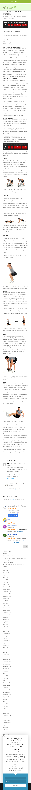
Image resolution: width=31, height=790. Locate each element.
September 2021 (7, 694)
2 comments (11, 18)
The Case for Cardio (8, 562)
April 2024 (5, 629)
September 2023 (7, 643)
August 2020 (6, 725)
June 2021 (5, 701)
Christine (7, 16)
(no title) (5, 553)
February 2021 (6, 711)
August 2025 (6, 598)
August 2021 (6, 697)
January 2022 (6, 685)
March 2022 (6, 680)
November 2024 (7, 615)
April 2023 (5, 652)
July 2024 (5, 622)
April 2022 (5, 678)
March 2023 (6, 654)
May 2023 (5, 650)
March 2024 (6, 631)
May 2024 (5, 626)
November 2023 (7, 640)
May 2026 (5, 579)
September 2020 (7, 722)
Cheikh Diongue (12, 526)
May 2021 (5, 704)
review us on (12, 515)
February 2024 (6, 633)
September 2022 (7, 666)
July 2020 (5, 727)
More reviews (15, 542)
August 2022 (6, 668)
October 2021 (6, 692)
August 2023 (6, 645)
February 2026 (6, 586)
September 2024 (7, 617)
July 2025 (5, 601)
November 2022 (7, 661)
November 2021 (7, 689)
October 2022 (6, 664)
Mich (8, 519)
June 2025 (5, 603)
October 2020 (6, 720)
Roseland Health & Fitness (17, 506)
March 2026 (6, 584)
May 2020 (5, 729)
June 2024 (5, 624)
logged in (12, 499)
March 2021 (6, 708)
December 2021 (7, 687)
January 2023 (6, 659)
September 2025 (7, 596)
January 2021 (6, 713)
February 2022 (6, 682)
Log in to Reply (10, 478)
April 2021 (5, 706)
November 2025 (7, 594)
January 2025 (6, 610)
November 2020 (7, 718)
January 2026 (6, 589)
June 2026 (5, 577)
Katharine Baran (12, 534)
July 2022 (5, 671)
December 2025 (7, 591)
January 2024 (6, 636)
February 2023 (6, 657)
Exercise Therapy (21, 16)
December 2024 (7, 612)
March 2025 (6, 605)
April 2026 (5, 582)
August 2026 (6, 572)
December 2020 (7, 715)
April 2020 (5, 732)
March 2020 (6, 734)
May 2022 (5, 675)
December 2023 (7, 638)
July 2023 (5, 647)
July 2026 (5, 575)
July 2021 (5, 699)
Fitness (5, 18)
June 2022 (5, 673)
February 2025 (6, 608)
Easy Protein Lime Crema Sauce (11, 556)
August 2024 (6, 619)
